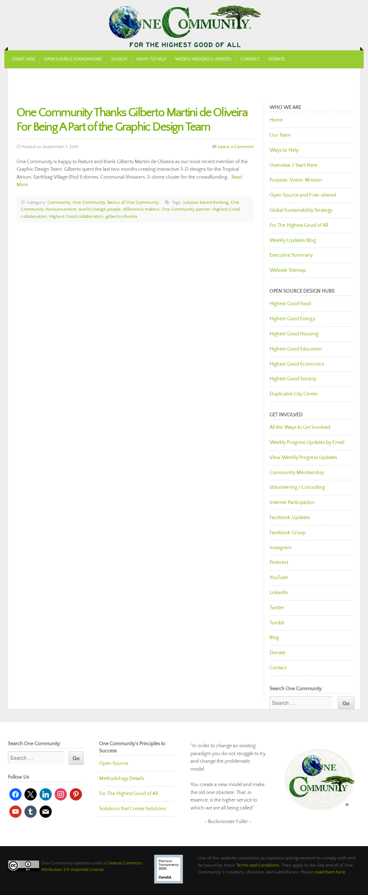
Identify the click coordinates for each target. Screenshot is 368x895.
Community (58, 202)
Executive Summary (291, 255)
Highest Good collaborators (76, 216)
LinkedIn (279, 593)
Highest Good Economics (297, 364)
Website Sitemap (288, 270)
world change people (99, 209)
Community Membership (297, 473)
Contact (249, 59)
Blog (274, 638)
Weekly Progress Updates (203, 59)
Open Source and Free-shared (303, 195)
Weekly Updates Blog (293, 240)
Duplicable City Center (294, 394)
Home (276, 120)
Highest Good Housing (294, 334)
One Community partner (186, 209)
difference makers (141, 209)
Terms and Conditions (257, 865)
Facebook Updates (290, 517)
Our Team (280, 135)
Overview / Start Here (293, 165)
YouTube (279, 577)
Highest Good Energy (292, 319)
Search (119, 59)
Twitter (277, 608)
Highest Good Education (296, 349)
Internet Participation (292, 502)
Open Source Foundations (73, 59)
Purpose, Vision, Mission (296, 180)
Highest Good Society (293, 379)
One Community (184, 25)
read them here (329, 872)
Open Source (113, 763)
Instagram (280, 548)
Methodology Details (121, 778)
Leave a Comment (236, 146)
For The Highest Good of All (299, 225)
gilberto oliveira (121, 216)
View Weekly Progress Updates (303, 457)
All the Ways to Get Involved (300, 427)
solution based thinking (206, 202)
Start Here (23, 59)
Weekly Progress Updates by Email (307, 442)
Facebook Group (287, 533)
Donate (276, 59)
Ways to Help (151, 59)
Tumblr (277, 623)
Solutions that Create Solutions (132, 809)
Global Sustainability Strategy (301, 210)
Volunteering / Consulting (297, 487)
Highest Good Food (290, 304)
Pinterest (279, 562)
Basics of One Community (133, 202)
